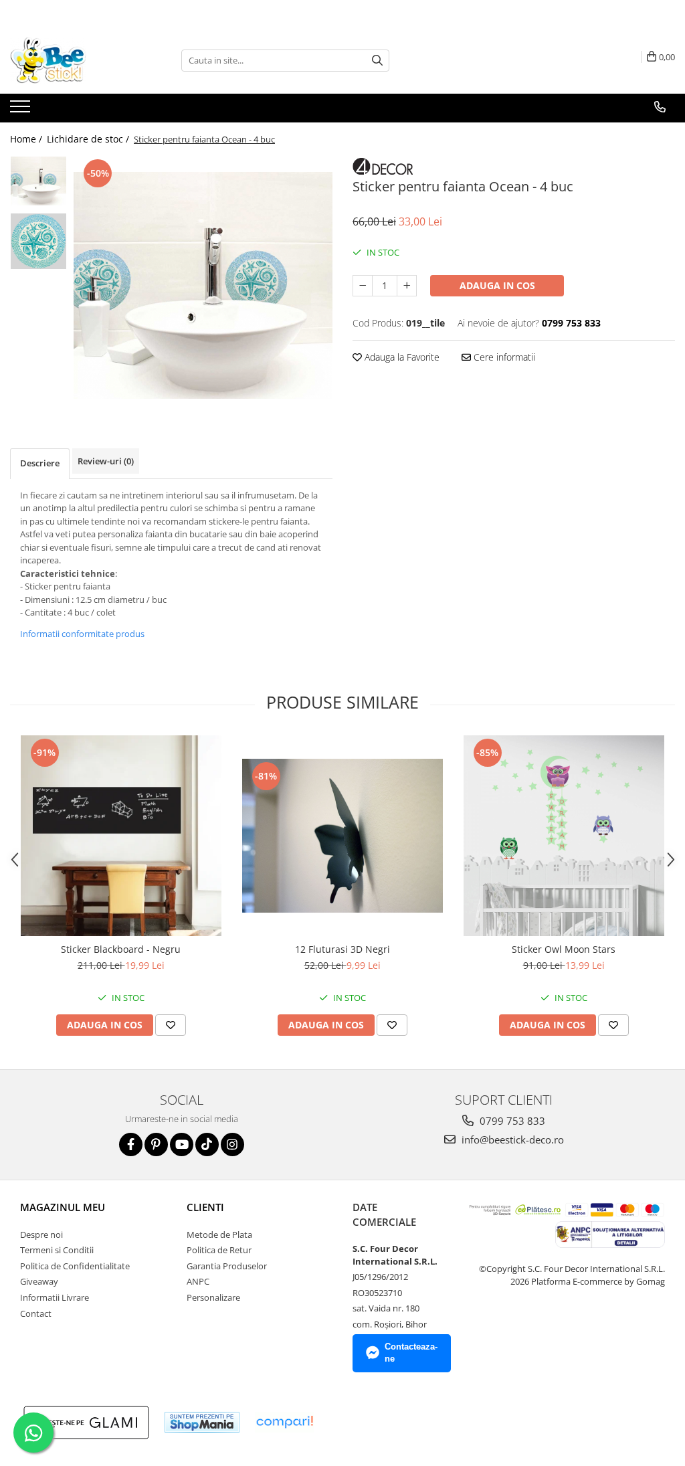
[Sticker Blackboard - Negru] (121, 835)
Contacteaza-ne (411, 1353)
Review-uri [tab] (106, 461)
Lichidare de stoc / (89, 138)
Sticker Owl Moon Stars (563, 949)
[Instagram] (232, 1144)
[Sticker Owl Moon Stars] (564, 835)
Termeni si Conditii (57, 1250)
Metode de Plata (219, 1234)
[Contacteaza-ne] (660, 107)
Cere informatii (503, 357)
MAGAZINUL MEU (62, 1207)
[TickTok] (207, 1144)
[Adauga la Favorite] (170, 1025)
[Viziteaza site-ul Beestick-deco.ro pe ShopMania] (202, 1422)
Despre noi (41, 1234)
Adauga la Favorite (400, 357)
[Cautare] (377, 61)
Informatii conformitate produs (82, 634)
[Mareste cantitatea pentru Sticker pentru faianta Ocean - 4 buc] (407, 285)
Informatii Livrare (54, 1297)
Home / (27, 138)
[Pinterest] (156, 1144)
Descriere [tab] (40, 463)
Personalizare (213, 1297)
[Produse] (21, 110)
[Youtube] (181, 1144)
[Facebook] (130, 1144)
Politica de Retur (219, 1250)
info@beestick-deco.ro (511, 1139)
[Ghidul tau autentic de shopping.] (284, 1422)
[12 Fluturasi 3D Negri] (342, 836)
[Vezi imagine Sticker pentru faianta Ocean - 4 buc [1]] (38, 241)
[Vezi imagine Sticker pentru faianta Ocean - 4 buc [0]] (38, 181)
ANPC (198, 1281)
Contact (36, 1313)
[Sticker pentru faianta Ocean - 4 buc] (203, 285)
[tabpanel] (203, 285)
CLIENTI (205, 1207)
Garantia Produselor (227, 1266)
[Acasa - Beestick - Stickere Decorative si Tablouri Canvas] (77, 60)
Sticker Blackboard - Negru (121, 949)
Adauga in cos (497, 285)
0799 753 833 (511, 1120)
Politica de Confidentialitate (75, 1266)
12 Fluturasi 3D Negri (342, 949)
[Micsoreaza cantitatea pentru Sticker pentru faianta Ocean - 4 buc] (363, 285)
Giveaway (39, 1281)
